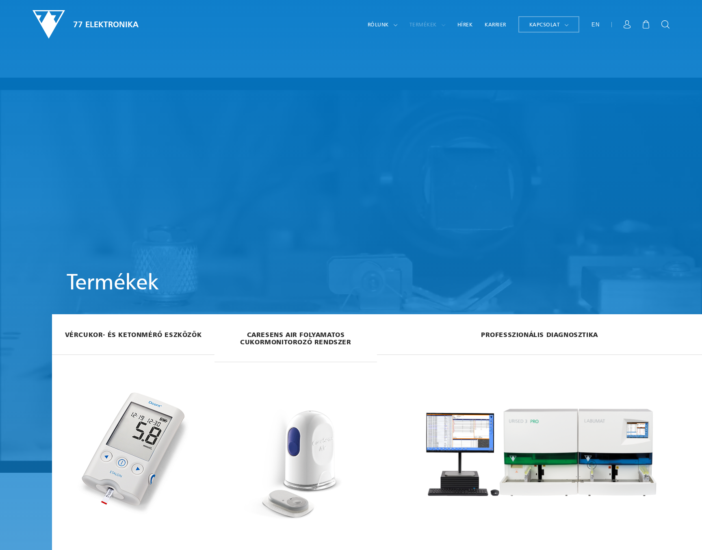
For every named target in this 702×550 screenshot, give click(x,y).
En (595, 25)
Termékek (423, 24)
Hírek (465, 24)
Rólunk (378, 24)
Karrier (495, 24)
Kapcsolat (544, 24)
